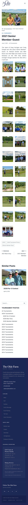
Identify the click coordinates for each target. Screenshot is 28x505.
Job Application (7, 436)
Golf (4, 400)
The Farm (6, 413)
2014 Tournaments (7, 352)
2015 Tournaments (7, 350)
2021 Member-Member (21, 253)
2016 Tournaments (7, 347)
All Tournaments (6, 33)
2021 (3, 242)
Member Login (7, 426)
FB (4, 491)
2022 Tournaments (7, 332)
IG (8, 491)
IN (16, 491)
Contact (5, 429)
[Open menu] (24, 3)
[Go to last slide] (4, 282)
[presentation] (14, 277)
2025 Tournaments (7, 324)
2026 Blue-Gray (8, 318)
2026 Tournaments (7, 313)
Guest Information (7, 417)
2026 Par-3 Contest (11, 288)
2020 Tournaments (7, 337)
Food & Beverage (7, 407)
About (5, 397)
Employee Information (8, 439)
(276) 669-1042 (7, 386)
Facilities (5, 404)
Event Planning (7, 410)
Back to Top (19, 500)
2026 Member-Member (10, 321)
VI (12, 491)
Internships (6, 432)
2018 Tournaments (7, 342)
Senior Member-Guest (8, 245)
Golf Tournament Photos (13, 242)
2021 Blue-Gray (6, 252)
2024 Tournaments (7, 327)
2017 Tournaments (7, 344)
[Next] (24, 282)
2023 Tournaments (7, 329)
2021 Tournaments (7, 334)
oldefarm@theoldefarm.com (10, 388)
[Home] (2, 28)
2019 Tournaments (7, 339)
